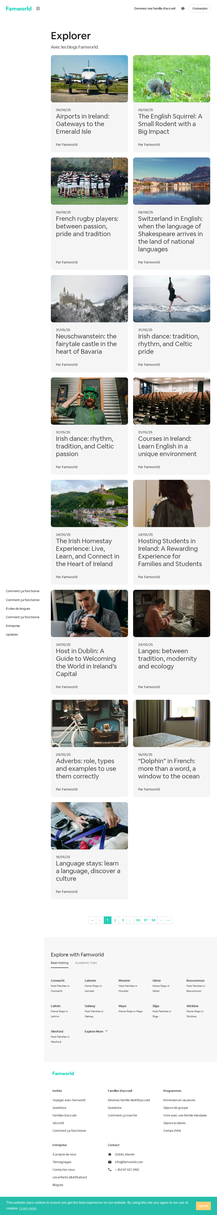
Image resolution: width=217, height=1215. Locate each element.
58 (153, 920)
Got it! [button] (203, 1206)
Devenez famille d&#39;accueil (129, 1100)
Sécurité (58, 1123)
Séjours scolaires (174, 1123)
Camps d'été (172, 1131)
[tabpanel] (130, 1011)
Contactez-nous (64, 1170)
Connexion (199, 8)
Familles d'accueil (64, 1115)
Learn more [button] (27, 1208)
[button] (184, 8)
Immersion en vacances (179, 1100)
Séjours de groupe (175, 1108)
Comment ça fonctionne (69, 1131)
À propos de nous (64, 1154)
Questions (59, 1108)
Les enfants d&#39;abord (70, 1177)
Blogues (58, 1185)
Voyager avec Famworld (69, 1100)
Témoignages (62, 1162)
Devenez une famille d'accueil (154, 8)
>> (168, 920)
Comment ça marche (122, 1115)
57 (146, 920)
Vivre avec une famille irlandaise (185, 1115)
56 (138, 920)
